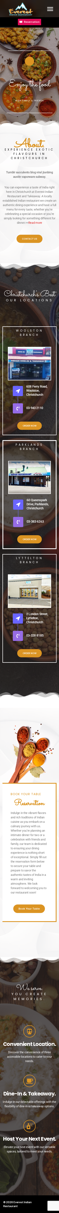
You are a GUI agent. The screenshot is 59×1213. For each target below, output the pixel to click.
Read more (35, 222)
